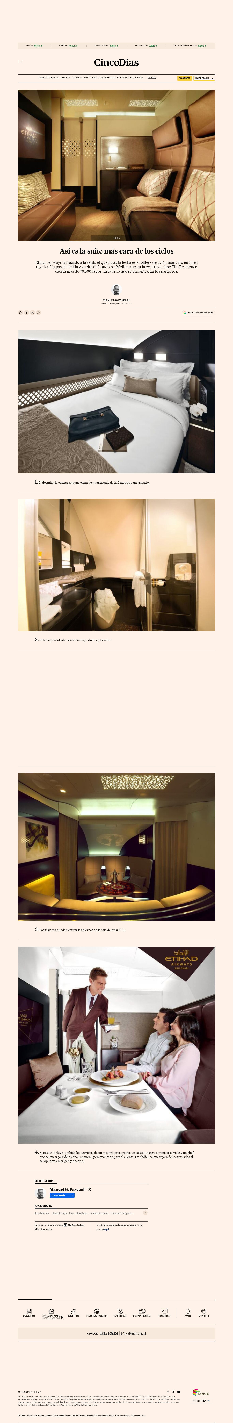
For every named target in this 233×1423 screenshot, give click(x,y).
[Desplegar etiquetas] (145, 1212)
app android (204, 1316)
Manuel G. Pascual (116, 300)
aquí (106, 1229)
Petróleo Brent (102, 46)
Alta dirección (42, 1213)
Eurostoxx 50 (141, 46)
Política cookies (45, 1416)
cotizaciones (164, 1316)
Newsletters (125, 1416)
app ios (188, 1316)
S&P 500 (63, 46)
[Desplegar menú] (20, 62)
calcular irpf (29, 1316)
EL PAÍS (150, 77)
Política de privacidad (85, 1416)
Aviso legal (32, 1416)
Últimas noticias (125, 78)
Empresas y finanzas (49, 78)
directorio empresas (142, 1316)
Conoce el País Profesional (116, 1333)
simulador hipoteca (51, 1316)
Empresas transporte (121, 1213)
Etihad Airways (59, 1213)
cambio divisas (120, 1316)
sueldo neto (73, 1316)
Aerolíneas (82, 1213)
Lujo (71, 1213)
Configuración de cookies (64, 1416)
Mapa (111, 1416)
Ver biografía (58, 1195)
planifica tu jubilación (96, 1316)
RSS (117, 1416)
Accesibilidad (102, 1416)
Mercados (65, 78)
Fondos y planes (107, 78)
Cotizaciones (90, 78)
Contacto (22, 1416)
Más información (43, 1229)
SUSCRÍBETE (184, 78)
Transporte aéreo (99, 1213)
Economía (77, 78)
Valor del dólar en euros (185, 46)
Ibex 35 (29, 46)
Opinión (139, 78)
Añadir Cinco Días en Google (200, 312)
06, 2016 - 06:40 (120, 304)
